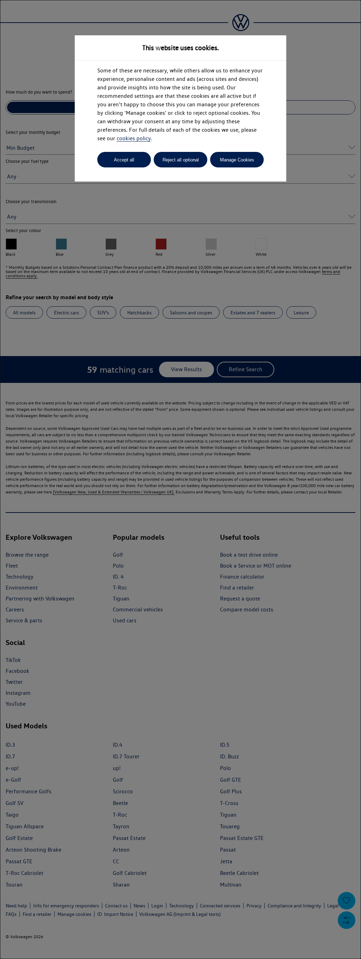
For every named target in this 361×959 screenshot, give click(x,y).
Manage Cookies (237, 159)
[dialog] (180, 479)
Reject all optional (181, 159)
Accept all (124, 159)
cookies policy (134, 138)
